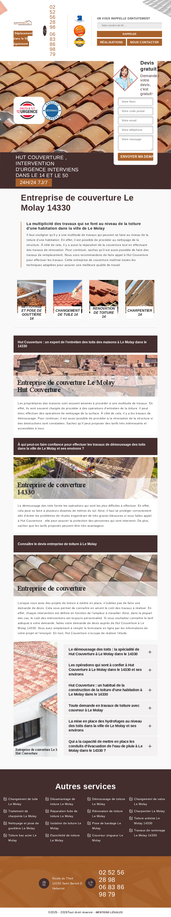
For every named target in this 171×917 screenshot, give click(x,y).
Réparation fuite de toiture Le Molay (64, 813)
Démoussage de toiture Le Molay (108, 801)
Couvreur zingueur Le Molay (107, 838)
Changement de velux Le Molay (149, 801)
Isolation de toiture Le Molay (65, 826)
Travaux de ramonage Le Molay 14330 (149, 833)
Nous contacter (144, 42)
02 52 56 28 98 (52, 17)
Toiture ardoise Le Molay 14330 (147, 821)
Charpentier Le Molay (149, 811)
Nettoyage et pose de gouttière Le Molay (23, 826)
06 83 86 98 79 (52, 44)
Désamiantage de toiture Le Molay (62, 801)
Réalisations (111, 42)
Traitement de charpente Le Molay (22, 813)
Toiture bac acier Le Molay (22, 838)
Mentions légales (109, 912)
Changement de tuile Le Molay (23, 801)
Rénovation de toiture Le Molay (107, 813)
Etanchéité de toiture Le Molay (65, 838)
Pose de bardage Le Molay (106, 826)
